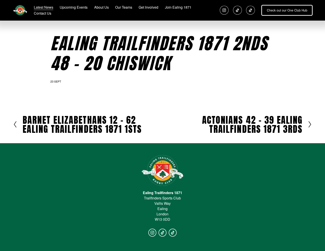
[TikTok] (237, 10)
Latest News (43, 7)
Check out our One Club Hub (287, 10)
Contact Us (42, 13)
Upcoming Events (74, 7)
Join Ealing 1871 (178, 7)
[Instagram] (224, 10)
